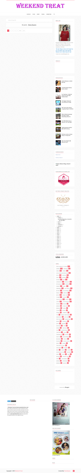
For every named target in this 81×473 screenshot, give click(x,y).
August (59, 217)
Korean (57, 328)
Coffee (57, 301)
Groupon (64, 275)
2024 (58, 229)
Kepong (64, 310)
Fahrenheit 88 (59, 334)
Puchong (58, 341)
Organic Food (65, 356)
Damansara (58, 288)
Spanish (64, 343)
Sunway (58, 286)
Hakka (57, 354)
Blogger (67, 387)
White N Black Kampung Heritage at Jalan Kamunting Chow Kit (67, 115)
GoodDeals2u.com (60, 352)
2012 (58, 246)
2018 (58, 237)
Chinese (64, 270)
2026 (58, 216)
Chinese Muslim (64, 330)
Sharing (58, 268)
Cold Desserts (66, 290)
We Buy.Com (65, 295)
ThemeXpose (67, 471)
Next (20, 30)
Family (64, 286)
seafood (65, 363)
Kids (64, 279)
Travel (43, 14)
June (59, 221)
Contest (29, 14)
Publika (65, 338)
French (62, 349)
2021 (58, 233)
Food (34, 14)
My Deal (58, 290)
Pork (57, 358)
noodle (67, 299)
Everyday (65, 292)
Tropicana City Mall (60, 345)
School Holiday (66, 341)
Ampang (58, 306)
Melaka (64, 303)
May (59, 223)
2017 (58, 239)
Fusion (68, 349)
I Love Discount (66, 301)
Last (24, 30)
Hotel (57, 275)
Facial (65, 332)
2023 (58, 230)
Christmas (58, 332)
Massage (63, 323)
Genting (67, 334)
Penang (57, 312)
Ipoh (64, 325)
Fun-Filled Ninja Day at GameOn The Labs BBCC (65, 220)
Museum (58, 356)
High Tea (58, 336)
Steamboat (65, 312)
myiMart (66, 347)
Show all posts (32, 25)
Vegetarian (58, 347)
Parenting (48, 14)
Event (38, 14)
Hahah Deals (58, 317)
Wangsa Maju (67, 319)
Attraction (65, 306)
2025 (58, 227)
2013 (58, 244)
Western (67, 284)
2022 (58, 231)
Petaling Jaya (59, 284)
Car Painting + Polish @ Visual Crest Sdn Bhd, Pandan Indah (67, 95)
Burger (57, 321)
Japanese (64, 277)
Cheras (64, 308)
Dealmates (64, 321)
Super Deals (64, 360)
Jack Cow (66, 317)
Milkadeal (58, 338)
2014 (58, 243)
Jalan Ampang (66, 336)
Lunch (63, 354)
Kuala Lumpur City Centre (61, 266)
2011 (58, 247)
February (60, 224)
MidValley (67, 281)
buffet (57, 295)
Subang (57, 360)
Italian (57, 310)
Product (58, 292)
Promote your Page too (59, 157)
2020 (58, 234)
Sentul (57, 343)
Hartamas (58, 325)
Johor (57, 323)
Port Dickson (59, 319)
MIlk (68, 354)
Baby (57, 349)
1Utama (57, 297)
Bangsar (58, 308)
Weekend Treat (58, 154)
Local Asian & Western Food (62, 273)
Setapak (58, 279)
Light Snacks (67, 288)
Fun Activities (59, 299)
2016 (58, 240)
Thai (57, 314)
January (59, 226)
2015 (58, 242)
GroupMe (69, 352)
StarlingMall (64, 358)
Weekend (58, 363)
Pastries (58, 303)
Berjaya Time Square (65, 314)
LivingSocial (59, 281)
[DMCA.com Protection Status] (11, 401)
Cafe (57, 330)
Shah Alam (64, 328)
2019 (58, 236)
